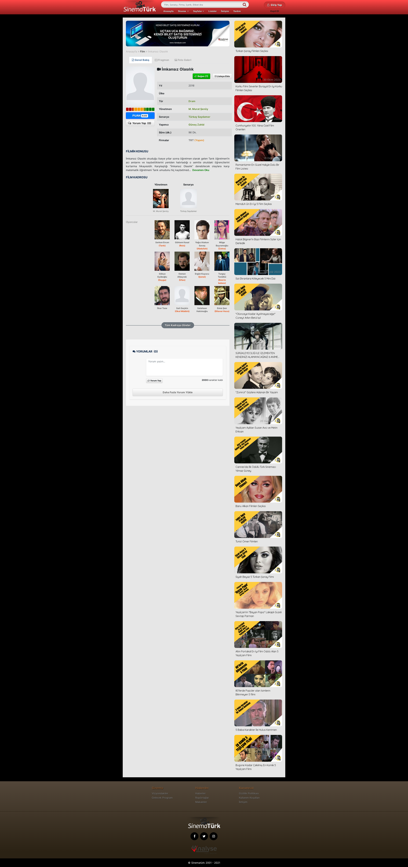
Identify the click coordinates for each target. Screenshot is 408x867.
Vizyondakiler (160, 793)
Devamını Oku (200, 170)
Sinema (182, 11)
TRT (196, 140)
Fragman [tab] (163, 60)
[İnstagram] (214, 836)
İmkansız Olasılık (158, 51)
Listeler (212, 11)
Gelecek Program (162, 797)
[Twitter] (204, 836)
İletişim (225, 11)
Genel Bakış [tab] (141, 60)
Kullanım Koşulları (249, 797)
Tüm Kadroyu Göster (178, 325)
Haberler (200, 793)
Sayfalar (198, 11)
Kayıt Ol (274, 11)
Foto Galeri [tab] (184, 60)
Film (142, 51)
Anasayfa (168, 11)
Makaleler (201, 802)
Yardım (237, 11)
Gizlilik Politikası (249, 793)
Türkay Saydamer (199, 116)
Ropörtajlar (202, 797)
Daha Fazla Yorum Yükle (178, 392)
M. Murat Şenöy (198, 109)
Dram (192, 101)
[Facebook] (194, 836)
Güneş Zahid (196, 124)
